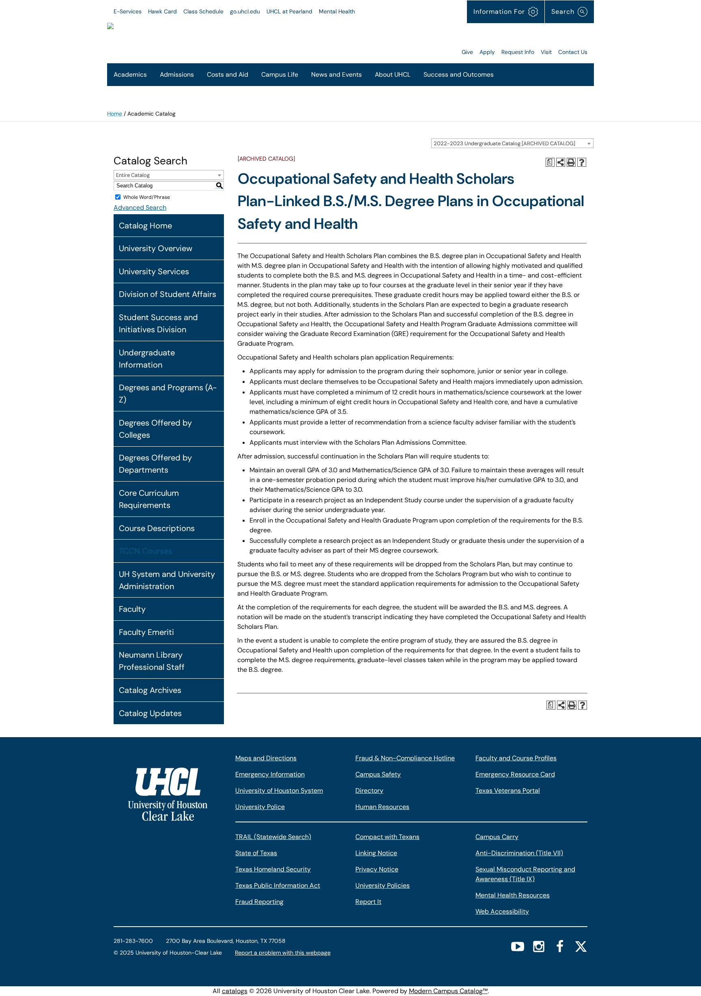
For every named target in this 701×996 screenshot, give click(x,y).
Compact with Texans (387, 837)
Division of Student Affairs (167, 294)
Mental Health (337, 11)
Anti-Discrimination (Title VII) (519, 853)
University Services (154, 271)
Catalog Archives (150, 690)
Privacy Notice (376, 869)
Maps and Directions (266, 758)
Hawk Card (162, 11)
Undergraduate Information (147, 358)
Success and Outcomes (459, 74)
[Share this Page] (560, 162)
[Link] (357, 40)
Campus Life (279, 74)
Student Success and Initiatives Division (158, 323)
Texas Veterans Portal (507, 790)
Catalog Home (145, 225)
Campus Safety (378, 774)
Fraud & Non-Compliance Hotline (405, 758)
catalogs (234, 991)
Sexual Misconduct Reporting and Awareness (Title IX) (525, 874)
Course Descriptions (157, 528)
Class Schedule (203, 11)
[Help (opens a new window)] (581, 162)
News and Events (336, 74)
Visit (546, 52)
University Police (260, 806)
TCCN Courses (145, 551)
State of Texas (256, 853)
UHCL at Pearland (289, 11)
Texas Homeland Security (273, 869)
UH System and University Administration (167, 580)
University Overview (155, 248)
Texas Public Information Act (277, 885)
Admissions (177, 74)
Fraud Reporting (259, 901)
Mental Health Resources (512, 895)
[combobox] (512, 143)
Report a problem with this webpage (283, 952)
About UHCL (393, 74)
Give (467, 52)
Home (114, 113)
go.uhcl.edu (245, 11)
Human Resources (382, 806)
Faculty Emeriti (146, 632)
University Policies (382, 885)
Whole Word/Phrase (146, 197)
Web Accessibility (502, 911)
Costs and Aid (227, 74)
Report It (368, 901)
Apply (487, 52)
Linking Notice (376, 853)
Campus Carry (496, 837)
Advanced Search (140, 207)
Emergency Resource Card (515, 774)
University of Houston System (279, 790)
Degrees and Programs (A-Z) (168, 393)
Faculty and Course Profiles (516, 758)
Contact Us (572, 52)
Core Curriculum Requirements (149, 499)
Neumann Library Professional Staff (152, 661)
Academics (130, 74)
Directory (369, 790)
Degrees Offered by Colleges (155, 428)
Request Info (517, 52)
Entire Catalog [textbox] (133, 175)
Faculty (132, 609)
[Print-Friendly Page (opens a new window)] (571, 162)
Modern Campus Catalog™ (448, 991)
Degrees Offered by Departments (155, 463)
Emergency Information (270, 774)
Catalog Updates (150, 713)
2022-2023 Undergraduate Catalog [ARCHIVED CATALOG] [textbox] (504, 143)
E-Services (128, 11)
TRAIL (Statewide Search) (273, 837)
